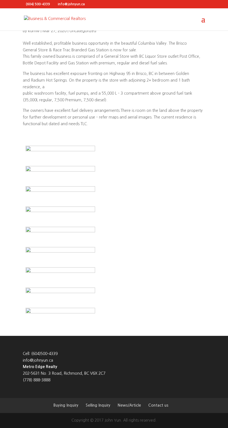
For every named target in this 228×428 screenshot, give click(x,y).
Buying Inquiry (65, 405)
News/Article (129, 405)
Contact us (158, 405)
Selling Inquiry (98, 405)
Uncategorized (83, 31)
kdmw (33, 31)
